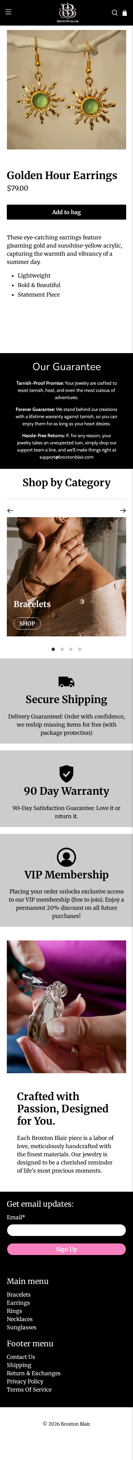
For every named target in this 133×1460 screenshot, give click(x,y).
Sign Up (66, 1249)
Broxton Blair (75, 1424)
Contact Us (21, 1356)
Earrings (18, 1302)
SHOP (27, 623)
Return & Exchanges (34, 1373)
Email (16, 1217)
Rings (14, 1310)
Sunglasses (21, 1327)
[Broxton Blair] (66, 13)
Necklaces (20, 1319)
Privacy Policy (25, 1381)
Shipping (19, 1365)
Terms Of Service (29, 1389)
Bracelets (19, 1294)
